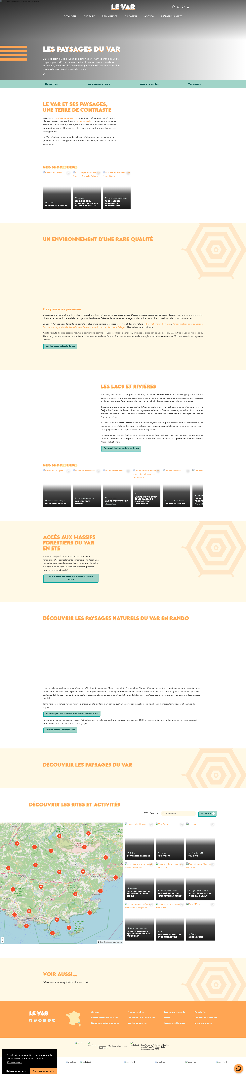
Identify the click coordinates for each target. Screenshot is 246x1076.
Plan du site (200, 1012)
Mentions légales (203, 1023)
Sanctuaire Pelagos (116, 327)
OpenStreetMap (106, 942)
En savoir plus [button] (14, 1062)
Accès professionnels (174, 1012)
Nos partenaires (136, 1012)
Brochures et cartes (137, 1023)
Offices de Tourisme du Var (141, 1017)
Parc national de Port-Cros (158, 324)
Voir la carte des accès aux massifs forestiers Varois (71, 578)
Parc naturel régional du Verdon (188, 324)
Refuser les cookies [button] (16, 1071)
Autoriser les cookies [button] (43, 1071)
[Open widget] (238, 1068)
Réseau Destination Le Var (104, 1017)
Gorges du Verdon (64, 118)
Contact (95, 1012)
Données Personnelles (205, 1017)
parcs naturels (83, 121)
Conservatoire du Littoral (94, 327)
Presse (167, 1017)
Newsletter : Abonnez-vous (105, 1023)
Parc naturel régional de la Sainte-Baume (62, 327)
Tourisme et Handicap (174, 1023)
